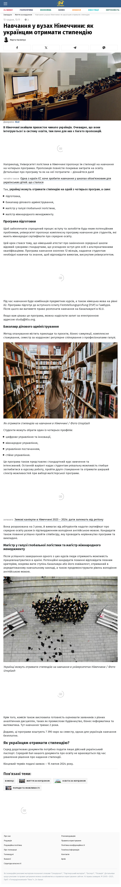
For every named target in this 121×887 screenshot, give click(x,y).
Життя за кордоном (23, 15)
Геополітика (26, 10)
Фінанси (76, 10)
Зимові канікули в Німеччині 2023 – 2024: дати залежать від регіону (58, 519)
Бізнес (61, 10)
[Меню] (5, 3)
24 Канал (8, 10)
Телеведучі (9, 854)
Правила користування (71, 841)
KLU (17, 122)
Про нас (7, 836)
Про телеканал (10, 850)
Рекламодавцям (68, 836)
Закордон (7, 15)
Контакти (65, 854)
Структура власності (12, 863)
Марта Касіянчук (18, 40)
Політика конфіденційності (73, 845)
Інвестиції (93, 10)
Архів (63, 859)
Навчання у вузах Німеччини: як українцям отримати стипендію (62, 15)
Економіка (45, 10)
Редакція (8, 841)
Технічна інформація (70, 850)
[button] (17, 47)
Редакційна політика (13, 845)
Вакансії (7, 859)
